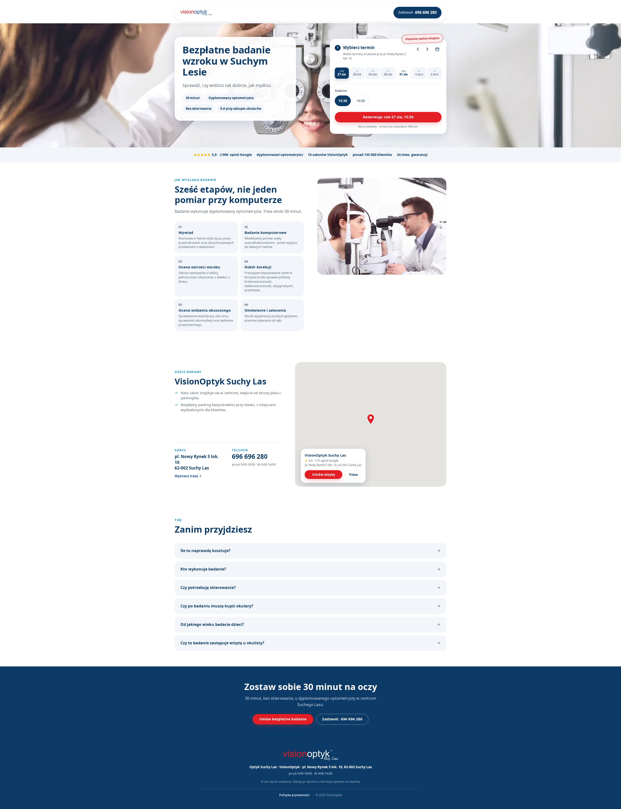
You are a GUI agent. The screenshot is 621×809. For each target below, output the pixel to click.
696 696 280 (250, 456)
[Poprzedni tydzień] (417, 49)
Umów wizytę (323, 475)
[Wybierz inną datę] (437, 49)
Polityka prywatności (294, 795)
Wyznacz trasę (186, 476)
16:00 (360, 101)
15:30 (342, 101)
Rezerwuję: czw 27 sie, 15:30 (388, 117)
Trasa (353, 475)
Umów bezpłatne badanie (282, 719)
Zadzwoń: (342, 719)
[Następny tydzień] (427, 49)
